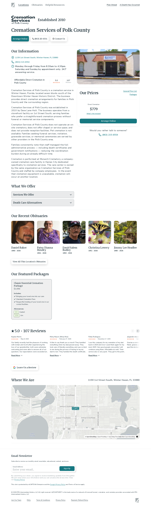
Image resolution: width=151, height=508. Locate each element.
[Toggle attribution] (137, 436)
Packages (133, 94)
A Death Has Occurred (130, 5)
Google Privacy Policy (57, 484)
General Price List (130, 91)
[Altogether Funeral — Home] (13, 5)
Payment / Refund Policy (79, 500)
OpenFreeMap (102, 437)
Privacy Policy (19, 480)
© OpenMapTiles (112, 437)
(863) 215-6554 (22, 62)
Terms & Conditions (43, 500)
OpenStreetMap (130, 437)
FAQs (29, 500)
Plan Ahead (112, 5)
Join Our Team (16, 500)
